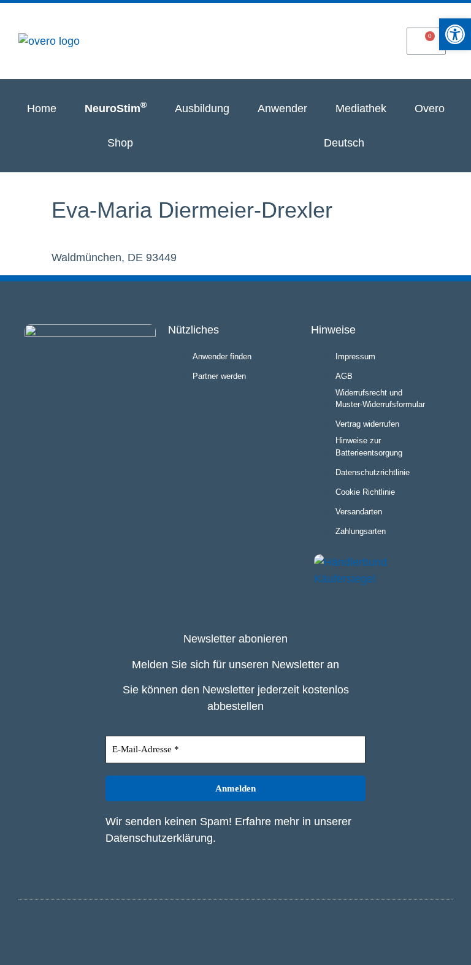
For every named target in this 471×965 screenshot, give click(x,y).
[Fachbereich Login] (268, 40)
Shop (120, 143)
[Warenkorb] (426, 41)
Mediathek (360, 108)
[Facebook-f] (440, 930)
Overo (430, 108)
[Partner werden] (321, 40)
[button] (455, 34)
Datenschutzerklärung (159, 838)
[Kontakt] (373, 40)
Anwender (282, 108)
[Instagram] (420, 930)
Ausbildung (202, 108)
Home (41, 108)
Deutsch (344, 143)
